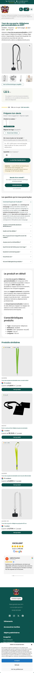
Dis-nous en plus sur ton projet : (13, 138)
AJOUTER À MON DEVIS (18, 160)
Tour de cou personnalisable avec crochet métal (15, 380)
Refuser (17, 665)
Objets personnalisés (11, 15)
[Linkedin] (10, 616)
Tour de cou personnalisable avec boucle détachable (16, 476)
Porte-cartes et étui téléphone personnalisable (14, 428)
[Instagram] (14, 616)
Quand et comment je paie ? (11, 252)
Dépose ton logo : (12, 129)
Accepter (17, 660)
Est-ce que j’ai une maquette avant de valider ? (14, 236)
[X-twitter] (18, 616)
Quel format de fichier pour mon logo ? (14, 247)
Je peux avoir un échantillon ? (12, 242)
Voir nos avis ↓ (25, 107)
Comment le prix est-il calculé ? (12, 202)
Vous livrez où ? (7, 257)
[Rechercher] (21, 9)
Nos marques (8, 640)
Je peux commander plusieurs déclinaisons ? (12, 225)
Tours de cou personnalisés (9, 16)
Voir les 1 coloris (9, 126)
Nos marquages (9, 642)
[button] (31, 644)
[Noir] (6, 123)
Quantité (11, 152)
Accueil (3, 15)
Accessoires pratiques (24, 15)
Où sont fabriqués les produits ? (12, 261)
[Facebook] (23, 616)
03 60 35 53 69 (17, 185)
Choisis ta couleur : (9, 119)
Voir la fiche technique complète (12, 84)
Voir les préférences (17, 669)
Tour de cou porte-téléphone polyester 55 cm (14, 523)
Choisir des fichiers (12, 133)
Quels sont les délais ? (10, 231)
